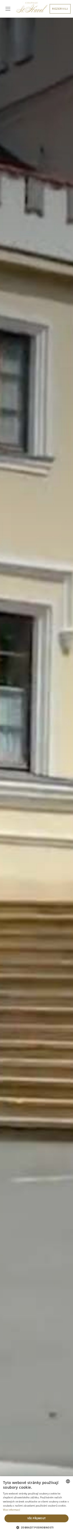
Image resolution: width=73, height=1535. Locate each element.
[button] (36, 1527)
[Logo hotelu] (31, 9)
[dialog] (36, 1505)
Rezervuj (60, 8)
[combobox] (68, 1481)
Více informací (11, 1509)
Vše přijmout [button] (36, 1518)
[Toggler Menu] (7, 9)
